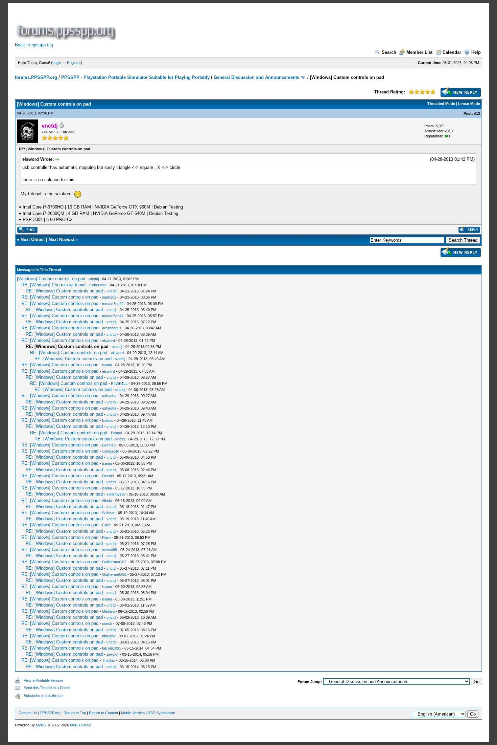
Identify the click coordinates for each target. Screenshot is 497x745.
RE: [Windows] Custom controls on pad (64, 290)
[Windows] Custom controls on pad (51, 278)
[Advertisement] (241, 25)
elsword (108, 340)
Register (74, 63)
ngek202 (109, 297)
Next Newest (61, 239)
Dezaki (108, 476)
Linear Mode (469, 104)
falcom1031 (111, 648)
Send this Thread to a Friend (47, 688)
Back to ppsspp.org (34, 44)
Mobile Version (133, 713)
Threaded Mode (441, 104)
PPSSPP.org (50, 713)
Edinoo (107, 420)
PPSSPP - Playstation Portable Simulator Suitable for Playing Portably (135, 77)
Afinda (107, 501)
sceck (107, 623)
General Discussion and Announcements (256, 77)
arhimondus (111, 328)
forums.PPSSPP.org (36, 77)
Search (389, 52)
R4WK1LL (119, 383)
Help (476, 52)
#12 (477, 113)
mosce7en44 (112, 304)
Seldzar (108, 513)
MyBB (41, 725)
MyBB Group (80, 725)
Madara (108, 611)
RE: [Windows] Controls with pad (53, 284)
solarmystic (115, 494)
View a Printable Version (43, 680)
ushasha (109, 396)
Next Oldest (33, 239)
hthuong (108, 636)
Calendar (452, 52)
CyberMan (97, 285)
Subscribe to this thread (43, 696)
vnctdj (94, 279)
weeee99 (109, 550)
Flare (106, 525)
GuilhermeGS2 (114, 562)
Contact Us (28, 713)
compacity (110, 451)
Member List (419, 52)
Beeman (109, 445)
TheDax (108, 660)
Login (56, 63)
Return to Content (103, 713)
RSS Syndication (161, 713)
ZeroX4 (112, 654)
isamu (107, 365)
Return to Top (75, 713)
